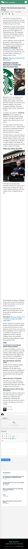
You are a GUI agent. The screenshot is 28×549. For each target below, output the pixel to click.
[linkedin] (13, 14)
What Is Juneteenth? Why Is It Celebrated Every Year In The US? (13, 489)
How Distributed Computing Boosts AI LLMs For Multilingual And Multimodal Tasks (13, 477)
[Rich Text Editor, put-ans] (14, 449)
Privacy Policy (19, 543)
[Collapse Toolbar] (25, 440)
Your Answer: (3, 431)
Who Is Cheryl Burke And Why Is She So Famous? (12, 501)
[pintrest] (9, 14)
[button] (3, 434)
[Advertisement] (14, 247)
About (7, 543)
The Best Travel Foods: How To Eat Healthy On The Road (13, 483)
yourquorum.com (19, 546)
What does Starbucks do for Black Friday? (14, 59)
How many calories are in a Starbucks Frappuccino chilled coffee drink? (14, 319)
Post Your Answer (5, 459)
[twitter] (3, 14)
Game (4, 494)
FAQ (15, 543)
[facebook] (6, 14)
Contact (11, 543)
